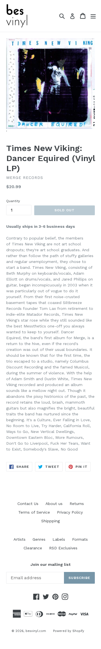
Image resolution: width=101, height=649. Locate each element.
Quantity (13, 201)
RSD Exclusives (63, 548)
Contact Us (27, 503)
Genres (39, 539)
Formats (80, 539)
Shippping (50, 521)
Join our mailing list (50, 564)
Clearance (33, 548)
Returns (77, 503)
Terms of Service (34, 512)
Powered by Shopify (68, 631)
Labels (58, 539)
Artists (19, 539)
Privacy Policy (70, 512)
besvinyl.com (36, 631)
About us (54, 503)
